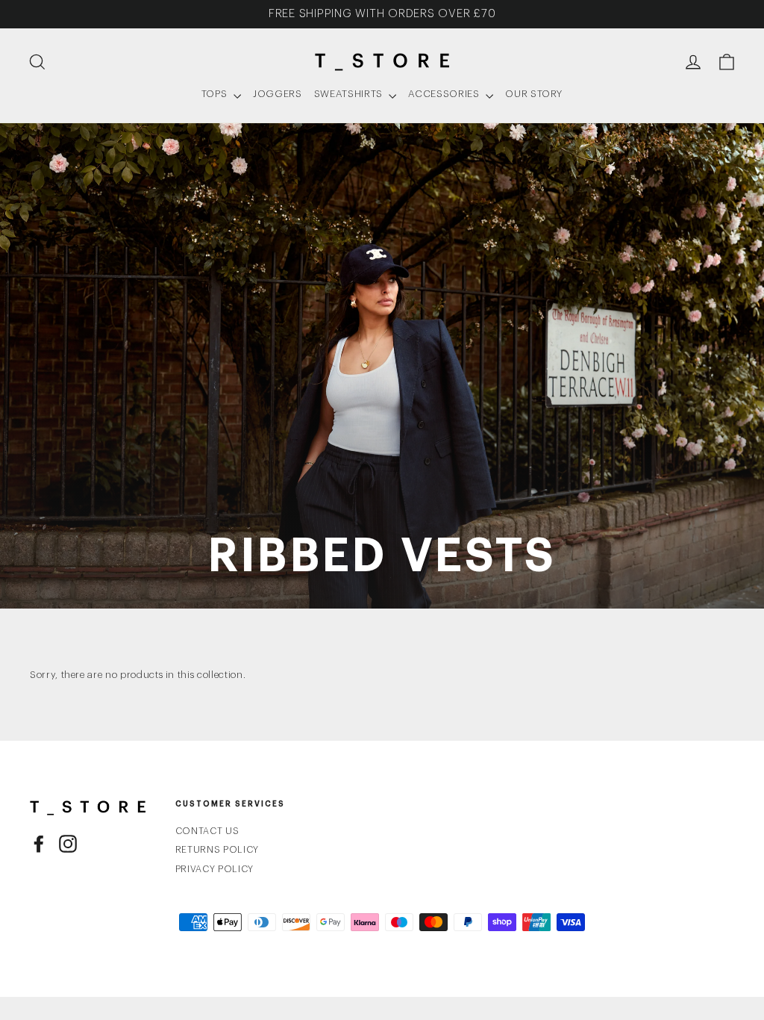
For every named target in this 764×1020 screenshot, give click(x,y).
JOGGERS (277, 94)
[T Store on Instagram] (68, 844)
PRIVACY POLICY (214, 869)
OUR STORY (534, 94)
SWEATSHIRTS (350, 94)
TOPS (215, 94)
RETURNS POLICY (217, 849)
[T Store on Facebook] (39, 844)
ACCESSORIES (445, 94)
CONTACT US (207, 831)
